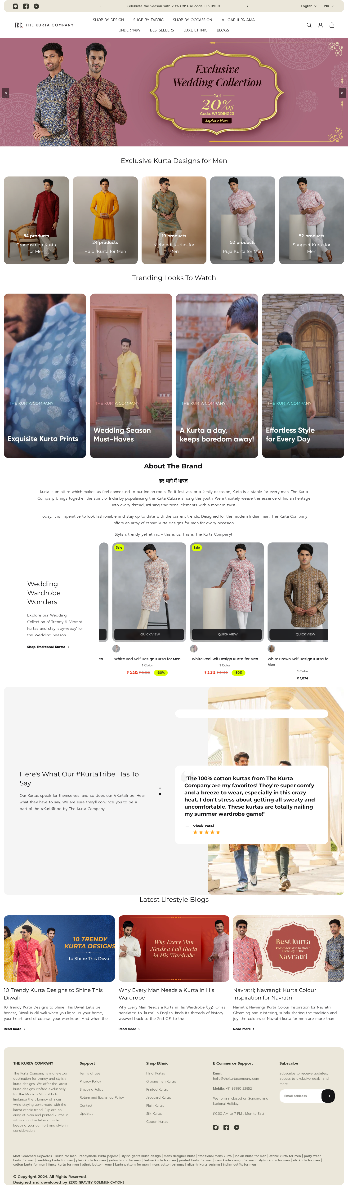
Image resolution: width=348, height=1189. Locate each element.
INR (326, 6)
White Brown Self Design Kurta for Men (290, 662)
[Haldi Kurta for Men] (105, 220)
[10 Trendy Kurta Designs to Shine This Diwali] (59, 979)
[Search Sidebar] (309, 25)
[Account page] (320, 25)
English (306, 6)
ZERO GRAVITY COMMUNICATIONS (97, 1182)
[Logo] (44, 25)
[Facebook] (26, 6)
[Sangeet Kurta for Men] (311, 220)
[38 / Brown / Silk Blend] (262, 649)
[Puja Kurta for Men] (242, 220)
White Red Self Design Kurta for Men (138, 659)
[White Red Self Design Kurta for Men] (140, 592)
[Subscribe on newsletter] (328, 1096)
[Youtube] (36, 6)
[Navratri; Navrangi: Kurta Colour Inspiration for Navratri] (288, 979)
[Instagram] (15, 6)
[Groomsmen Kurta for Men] (36, 220)
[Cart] (332, 25)
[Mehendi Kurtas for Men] (174, 220)
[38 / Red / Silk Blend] (107, 649)
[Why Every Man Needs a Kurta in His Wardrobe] (174, 979)
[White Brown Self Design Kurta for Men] (296, 592)
